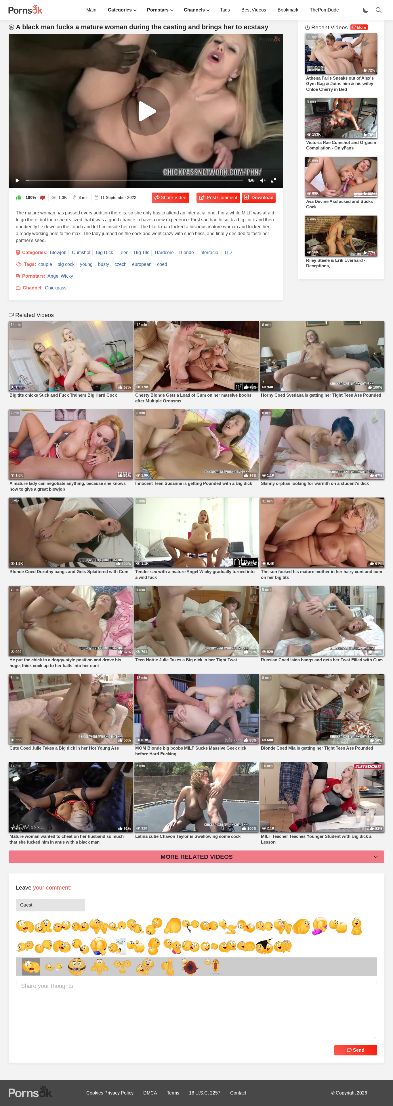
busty (103, 264)
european (142, 264)
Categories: (34, 252)
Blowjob (58, 252)
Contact (238, 1092)
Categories (120, 9)
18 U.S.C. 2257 (204, 1092)
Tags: (30, 264)
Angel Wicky (60, 276)
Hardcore (164, 252)
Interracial (209, 252)
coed (162, 264)
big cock (66, 264)
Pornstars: (33, 276)
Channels (194, 9)
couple (45, 264)
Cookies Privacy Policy (109, 1092)
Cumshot (81, 252)
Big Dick (104, 252)
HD (228, 252)
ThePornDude (324, 9)
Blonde (186, 252)
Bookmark (288, 9)
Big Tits (141, 252)
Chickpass (55, 287)
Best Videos (253, 9)
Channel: (33, 287)
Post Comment (222, 197)
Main (91, 9)
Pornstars (158, 9)
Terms (173, 1092)
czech (121, 264)
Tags (225, 9)
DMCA (150, 1092)
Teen (124, 252)
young (86, 264)
